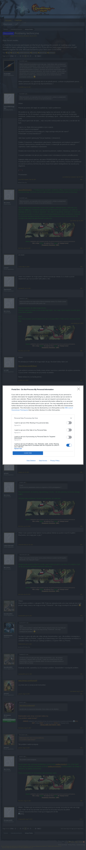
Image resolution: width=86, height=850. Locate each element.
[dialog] (43, 425)
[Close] (79, 390)
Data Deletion (31, 460)
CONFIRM (28, 453)
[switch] (69, 422)
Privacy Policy (54, 460)
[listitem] (43, 418)
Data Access (43, 460)
